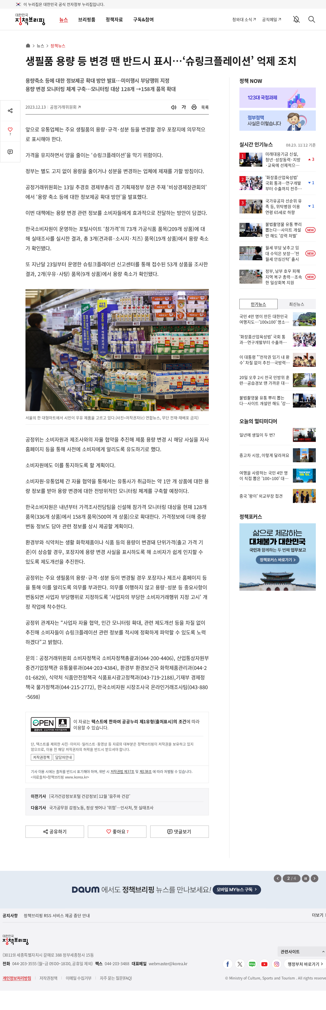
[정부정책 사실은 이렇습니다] (277, 120)
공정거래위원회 (63, 107)
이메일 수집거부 (78, 977)
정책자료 (114, 19)
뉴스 (63, 19)
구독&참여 (143, 19)
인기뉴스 (258, 304)
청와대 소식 (242, 19)
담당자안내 (63, 757)
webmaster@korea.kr (168, 963)
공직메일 (269, 19)
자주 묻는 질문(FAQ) (116, 977)
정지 (305, 878)
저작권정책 (41, 757)
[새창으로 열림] (194, 107)
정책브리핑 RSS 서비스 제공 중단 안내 (57, 915)
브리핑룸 (87, 19)
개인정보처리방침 (17, 977)
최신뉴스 (296, 304)
